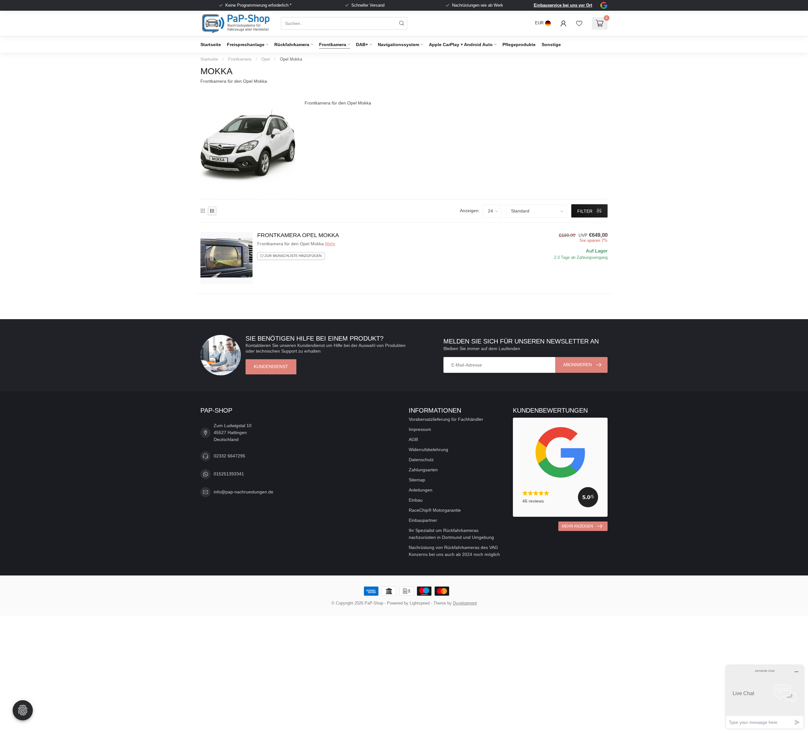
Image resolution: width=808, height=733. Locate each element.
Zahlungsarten (423, 469)
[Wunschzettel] (579, 23)
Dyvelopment (465, 603)
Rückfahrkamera (291, 44)
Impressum (420, 429)
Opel (265, 59)
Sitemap (417, 479)
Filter (585, 211)
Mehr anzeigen (577, 526)
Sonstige (551, 44)
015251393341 (229, 473)
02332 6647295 (229, 455)
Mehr (330, 243)
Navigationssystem (398, 44)
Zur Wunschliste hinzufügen (293, 256)
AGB (413, 439)
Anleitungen (420, 489)
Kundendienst (271, 366)
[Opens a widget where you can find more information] (765, 697)
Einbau (416, 500)
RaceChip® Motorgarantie (435, 510)
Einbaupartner (423, 520)
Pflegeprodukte (519, 44)
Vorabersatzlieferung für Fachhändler (446, 419)
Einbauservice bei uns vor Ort (563, 5)
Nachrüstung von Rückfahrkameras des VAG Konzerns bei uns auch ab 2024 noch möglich (454, 551)
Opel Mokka (291, 59)
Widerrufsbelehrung (428, 449)
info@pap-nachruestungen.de (243, 491)
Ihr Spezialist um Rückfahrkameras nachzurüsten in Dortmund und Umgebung (451, 534)
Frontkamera (332, 44)
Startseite (210, 44)
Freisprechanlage (245, 44)
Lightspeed (420, 603)
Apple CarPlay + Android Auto (461, 44)
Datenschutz (421, 459)
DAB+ (362, 44)
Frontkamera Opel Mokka (298, 235)
